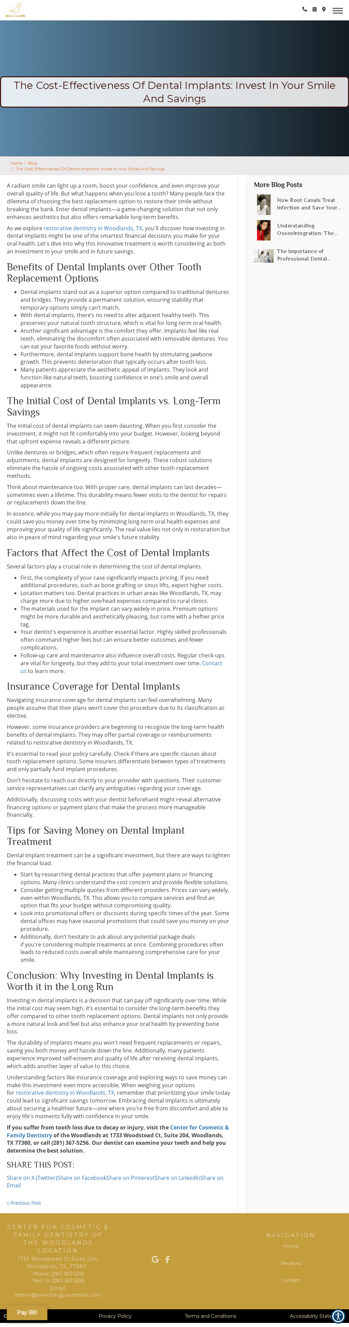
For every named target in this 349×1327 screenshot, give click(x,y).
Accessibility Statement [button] (318, 1316)
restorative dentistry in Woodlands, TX (93, 228)
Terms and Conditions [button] (210, 1316)
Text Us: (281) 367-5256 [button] (58, 1281)
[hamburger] (340, 9)
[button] (304, 9)
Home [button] (16, 163)
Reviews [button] (291, 1263)
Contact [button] (290, 1280)
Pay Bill (27, 1310)
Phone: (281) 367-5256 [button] (58, 1274)
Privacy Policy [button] (115, 1316)
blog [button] (32, 163)
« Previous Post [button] (24, 1203)
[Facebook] (174, 1259)
